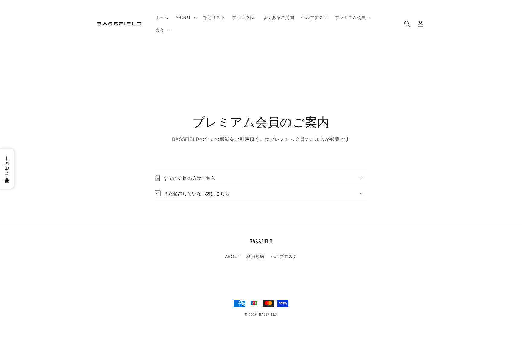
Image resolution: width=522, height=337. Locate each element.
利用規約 (255, 256)
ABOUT (232, 256)
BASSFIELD (268, 314)
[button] (185, 17)
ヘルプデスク (284, 256)
